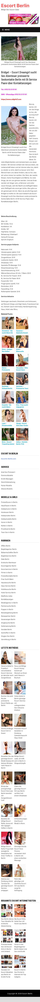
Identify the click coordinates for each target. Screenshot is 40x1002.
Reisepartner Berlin (8, 616)
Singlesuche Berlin (8, 623)
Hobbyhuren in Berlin (9, 509)
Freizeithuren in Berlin (9, 502)
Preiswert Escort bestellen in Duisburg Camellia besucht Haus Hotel (20, 733)
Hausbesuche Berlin (8, 583)
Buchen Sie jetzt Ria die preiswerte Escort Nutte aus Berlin (7, 700)
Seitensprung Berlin (8, 626)
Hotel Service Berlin (8, 593)
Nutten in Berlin (7, 526)
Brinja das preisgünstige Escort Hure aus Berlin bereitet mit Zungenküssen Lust (7, 793)
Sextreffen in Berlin (8, 633)
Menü (7, 30)
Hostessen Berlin (7, 512)
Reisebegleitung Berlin (9, 613)
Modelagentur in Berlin (9, 603)
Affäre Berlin (5, 546)
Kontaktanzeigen (7, 599)
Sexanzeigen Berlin (8, 619)
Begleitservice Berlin (8, 556)
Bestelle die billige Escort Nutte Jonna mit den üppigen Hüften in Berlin (7, 823)
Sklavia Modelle (7, 489)
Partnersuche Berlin (8, 606)
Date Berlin (5, 559)
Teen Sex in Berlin (7, 532)
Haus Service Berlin (8, 586)
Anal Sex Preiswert (8, 472)
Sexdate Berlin (6, 629)
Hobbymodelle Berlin (8, 519)
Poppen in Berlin (7, 609)
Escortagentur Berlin (8, 566)
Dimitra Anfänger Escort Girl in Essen (7, 731)
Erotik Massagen (7, 479)
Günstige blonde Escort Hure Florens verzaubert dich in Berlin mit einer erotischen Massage (20, 853)
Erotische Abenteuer (8, 563)
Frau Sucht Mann (7, 579)
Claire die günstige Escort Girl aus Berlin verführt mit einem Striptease (20, 791)
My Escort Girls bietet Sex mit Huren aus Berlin (20, 921)
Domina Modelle (7, 475)
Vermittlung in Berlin (8, 639)
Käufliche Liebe (6, 596)
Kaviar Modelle (6, 485)
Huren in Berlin (6, 522)
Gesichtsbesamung (8, 482)
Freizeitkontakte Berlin (9, 576)
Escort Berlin (15, 5)
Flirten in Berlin (6, 572)
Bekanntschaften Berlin (9, 552)
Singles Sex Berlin (7, 636)
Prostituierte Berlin (8, 529)
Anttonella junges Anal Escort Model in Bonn (20, 821)
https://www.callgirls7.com (11, 99)
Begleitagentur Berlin (9, 549)
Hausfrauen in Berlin (8, 506)
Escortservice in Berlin (9, 569)
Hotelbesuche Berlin (8, 589)
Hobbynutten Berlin (8, 516)
